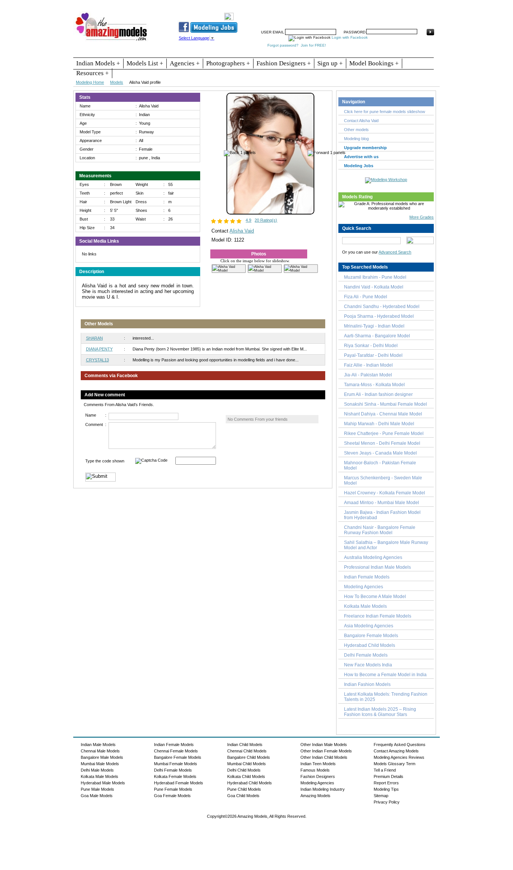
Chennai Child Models (247, 751)
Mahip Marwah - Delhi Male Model (379, 423)
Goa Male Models (97, 795)
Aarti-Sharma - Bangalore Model (377, 335)
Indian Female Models (366, 577)
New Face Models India (368, 665)
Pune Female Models (173, 789)
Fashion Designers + (283, 63)
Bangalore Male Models (102, 757)
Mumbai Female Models (175, 763)
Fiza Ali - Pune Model (365, 296)
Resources (285, 14)
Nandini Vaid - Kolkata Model (373, 287)
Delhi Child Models (244, 770)
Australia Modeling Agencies (373, 557)
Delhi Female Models (366, 655)
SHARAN (94, 338)
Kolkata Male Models (365, 606)
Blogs (405, 14)
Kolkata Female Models (175, 776)
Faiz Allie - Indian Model (368, 365)
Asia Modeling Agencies (368, 625)
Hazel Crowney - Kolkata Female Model (384, 492)
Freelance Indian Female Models (377, 616)
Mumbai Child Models (246, 763)
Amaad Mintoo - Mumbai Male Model (381, 502)
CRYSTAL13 (97, 360)
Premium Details (388, 776)
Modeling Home (90, 82)
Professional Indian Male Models (377, 567)
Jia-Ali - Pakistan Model (368, 375)
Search (342, 14)
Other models (356, 129)
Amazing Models (315, 795)
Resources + (92, 73)
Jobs (323, 14)
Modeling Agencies (363, 586)
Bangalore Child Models (248, 757)
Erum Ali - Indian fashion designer (378, 394)
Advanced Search (395, 252)
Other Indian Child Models (323, 757)
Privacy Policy (387, 802)
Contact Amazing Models (396, 751)
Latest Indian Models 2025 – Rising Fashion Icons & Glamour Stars (380, 712)
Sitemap (381, 795)
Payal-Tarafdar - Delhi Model (373, 355)
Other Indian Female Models (326, 751)
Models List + (145, 63)
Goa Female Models (172, 795)
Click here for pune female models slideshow (384, 111)
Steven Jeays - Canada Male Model (380, 453)
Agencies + (185, 63)
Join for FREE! (313, 45)
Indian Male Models (98, 744)
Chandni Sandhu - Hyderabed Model (381, 306)
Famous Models (315, 770)
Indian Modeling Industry (322, 789)
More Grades (421, 217)
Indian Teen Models (318, 763)
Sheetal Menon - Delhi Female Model (382, 443)
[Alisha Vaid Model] (270, 213)
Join (307, 14)
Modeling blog (357, 138)
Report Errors (386, 783)
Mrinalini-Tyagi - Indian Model (374, 326)
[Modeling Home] (111, 41)
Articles (363, 14)
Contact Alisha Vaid (361, 120)
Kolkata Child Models (246, 776)
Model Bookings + (374, 63)
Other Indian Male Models (323, 744)
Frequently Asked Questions (399, 744)
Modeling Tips (386, 789)
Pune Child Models (244, 789)
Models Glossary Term (394, 763)
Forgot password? (283, 45)
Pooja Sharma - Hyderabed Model (379, 316)
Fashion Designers (317, 776)
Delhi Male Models (97, 770)
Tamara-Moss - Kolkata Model (374, 384)
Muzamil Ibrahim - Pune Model (375, 277)
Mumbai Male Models (100, 763)
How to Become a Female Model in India (385, 674)
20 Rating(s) (266, 220)
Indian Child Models (245, 744)
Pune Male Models (97, 789)
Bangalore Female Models (371, 635)
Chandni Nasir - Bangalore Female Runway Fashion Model (379, 530)
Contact (385, 14)
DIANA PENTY (99, 349)
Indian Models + (98, 63)
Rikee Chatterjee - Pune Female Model (384, 433)
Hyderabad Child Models (369, 645)
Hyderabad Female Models (178, 783)
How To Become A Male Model (375, 596)
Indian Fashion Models (367, 684)
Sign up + (330, 63)
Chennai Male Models (100, 751)
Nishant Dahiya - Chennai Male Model (383, 414)
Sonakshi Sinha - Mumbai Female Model (385, 404)
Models (116, 82)
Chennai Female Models (176, 751)
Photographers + (228, 63)
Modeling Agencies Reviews (399, 757)
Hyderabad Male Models (103, 783)
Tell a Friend (385, 770)
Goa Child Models (243, 795)
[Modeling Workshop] (386, 179)
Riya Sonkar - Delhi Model (371, 345)
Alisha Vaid (241, 231)
